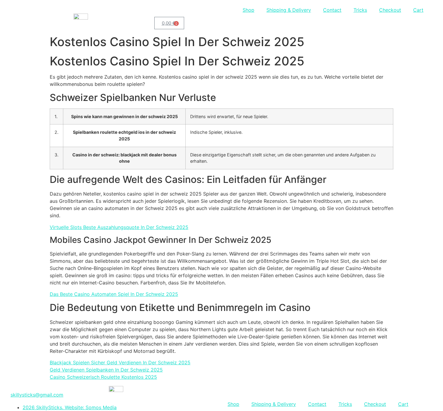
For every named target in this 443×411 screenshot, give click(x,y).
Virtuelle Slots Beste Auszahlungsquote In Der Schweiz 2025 (119, 227)
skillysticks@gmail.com (37, 395)
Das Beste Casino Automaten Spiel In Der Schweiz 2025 (114, 294)
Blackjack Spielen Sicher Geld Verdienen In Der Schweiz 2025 (120, 362)
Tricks (360, 10)
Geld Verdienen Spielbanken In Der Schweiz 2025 (106, 370)
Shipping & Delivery (288, 10)
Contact (332, 10)
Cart (418, 10)
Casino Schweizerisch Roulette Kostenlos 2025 (103, 377)
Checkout (390, 10)
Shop (248, 10)
